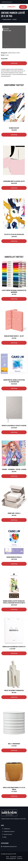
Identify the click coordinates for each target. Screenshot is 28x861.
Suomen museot (8, 834)
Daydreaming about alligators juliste (14, 181)
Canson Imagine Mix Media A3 (14, 557)
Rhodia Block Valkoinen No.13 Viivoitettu (14, 646)
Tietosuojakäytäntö (11, 858)
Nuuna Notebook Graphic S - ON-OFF (14, 336)
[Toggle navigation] (3, 7)
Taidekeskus (7, 828)
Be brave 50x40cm (14, 128)
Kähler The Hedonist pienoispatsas (14, 690)
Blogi (5, 837)
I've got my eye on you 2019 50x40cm (14, 234)
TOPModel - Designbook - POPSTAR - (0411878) (14, 469)
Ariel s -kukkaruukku (14, 743)
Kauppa (23, 7)
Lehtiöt (15, 19)
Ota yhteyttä (13, 856)
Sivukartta (19, 858)
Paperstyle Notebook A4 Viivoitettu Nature (14, 425)
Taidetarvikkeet (7, 19)
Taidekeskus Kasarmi (9, 831)
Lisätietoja (14, 63)
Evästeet (19, 856)
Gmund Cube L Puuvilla (14, 513)
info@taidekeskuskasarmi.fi (7, 2)
